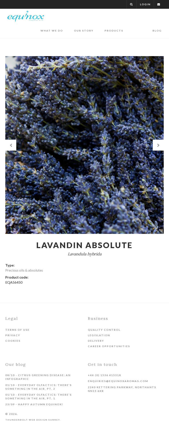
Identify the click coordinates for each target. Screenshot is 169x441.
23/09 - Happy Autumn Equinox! (34, 404)
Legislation (99, 335)
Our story (84, 30)
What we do (51, 30)
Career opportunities (109, 346)
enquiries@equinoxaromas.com (118, 381)
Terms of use (17, 329)
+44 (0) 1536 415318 (104, 375)
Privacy (12, 335)
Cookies (12, 340)
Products (114, 30)
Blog (157, 30)
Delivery (96, 340)
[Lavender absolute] (158, 145)
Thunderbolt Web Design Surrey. (33, 419)
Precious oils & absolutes (24, 270)
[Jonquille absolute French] (11, 145)
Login (145, 4)
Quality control (104, 329)
